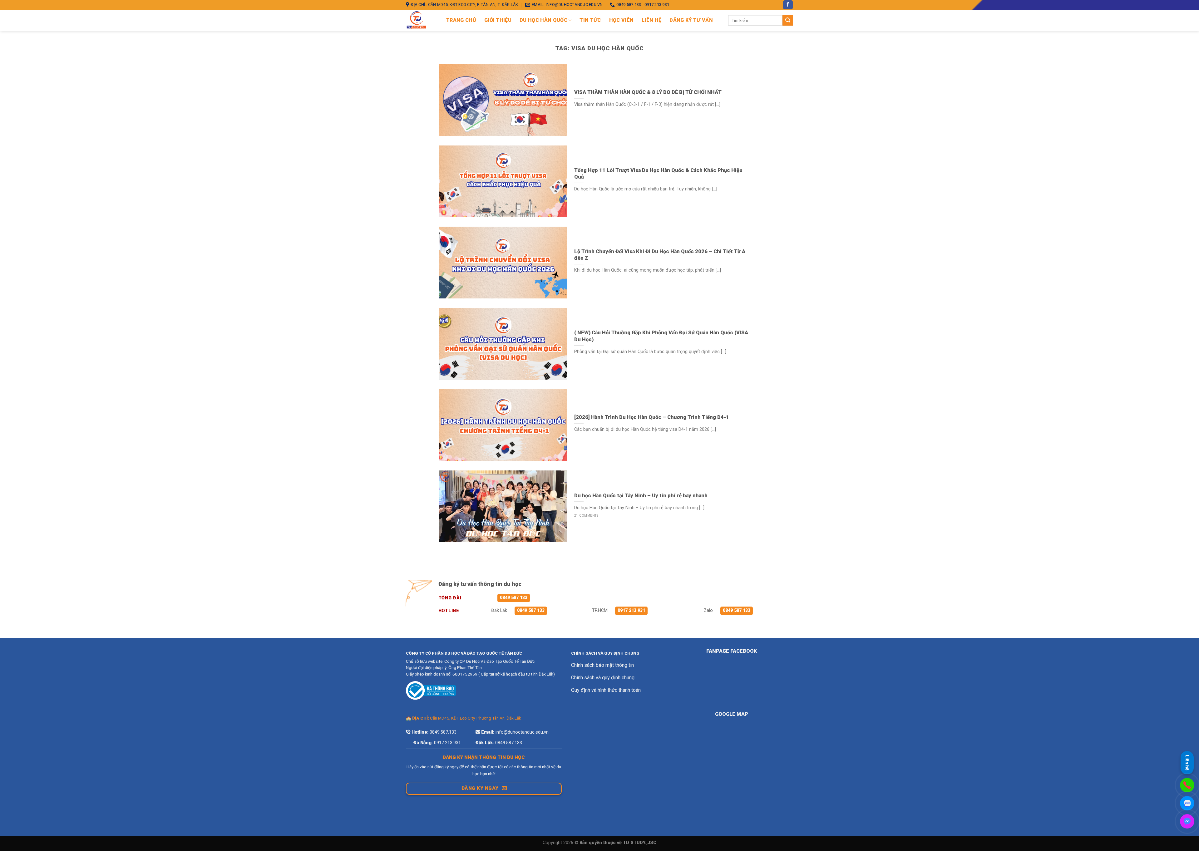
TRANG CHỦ (461, 20)
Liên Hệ (651, 20)
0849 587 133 (513, 597)
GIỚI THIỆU (497, 20)
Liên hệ (1187, 762)
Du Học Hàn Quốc (543, 20)
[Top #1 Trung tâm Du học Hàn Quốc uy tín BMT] (421, 20)
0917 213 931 (631, 610)
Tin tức (590, 20)
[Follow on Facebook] (787, 5)
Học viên (621, 20)
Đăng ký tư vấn (691, 20)
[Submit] (787, 20)
